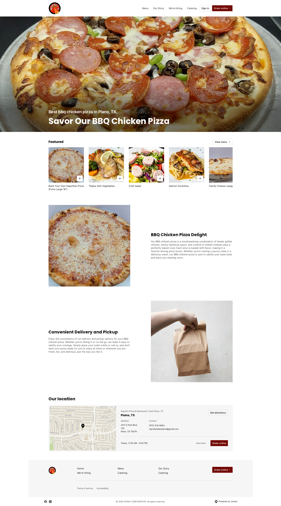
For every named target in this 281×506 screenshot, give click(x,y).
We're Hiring (175, 8)
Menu (145, 8)
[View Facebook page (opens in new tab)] (45, 501)
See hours (201, 443)
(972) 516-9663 (157, 425)
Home (80, 468)
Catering (192, 8)
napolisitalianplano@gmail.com (163, 429)
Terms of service (85, 488)
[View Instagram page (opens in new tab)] (50, 501)
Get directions (218, 412)
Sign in (205, 8)
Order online (219, 443)
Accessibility (103, 488)
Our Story (158, 8)
